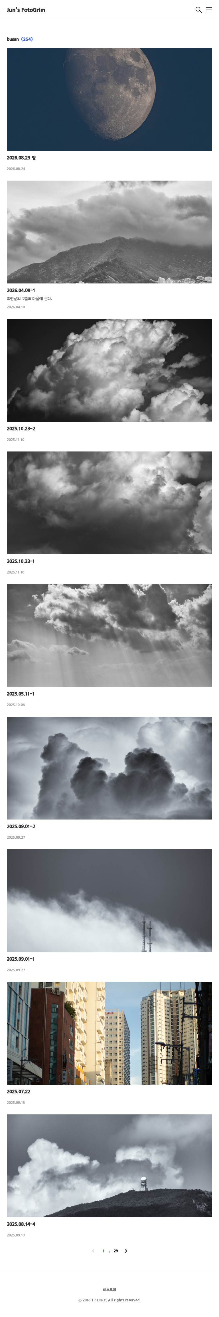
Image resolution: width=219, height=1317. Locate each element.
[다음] (126, 1252)
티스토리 (109, 1290)
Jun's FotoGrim (26, 10)
